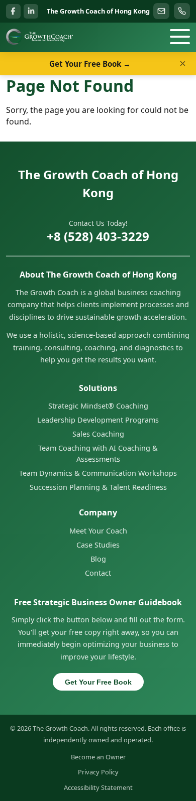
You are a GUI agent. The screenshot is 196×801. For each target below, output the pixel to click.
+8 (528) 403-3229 (98, 236)
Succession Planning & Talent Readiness (98, 487)
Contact (98, 573)
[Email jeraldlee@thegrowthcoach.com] (161, 11)
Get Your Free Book (98, 682)
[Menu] (180, 36)
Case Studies (98, 545)
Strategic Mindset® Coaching (98, 406)
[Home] (39, 37)
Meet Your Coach (98, 531)
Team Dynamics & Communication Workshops (98, 473)
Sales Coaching (98, 434)
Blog (98, 559)
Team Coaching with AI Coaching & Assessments (98, 453)
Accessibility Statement (98, 787)
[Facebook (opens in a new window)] (13, 11)
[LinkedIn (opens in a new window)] (31, 11)
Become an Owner (98, 756)
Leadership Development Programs (98, 420)
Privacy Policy (98, 771)
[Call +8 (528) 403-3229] (182, 11)
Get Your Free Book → (90, 64)
